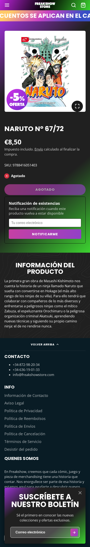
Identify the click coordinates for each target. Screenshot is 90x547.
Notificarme (45, 234)
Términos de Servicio (22, 441)
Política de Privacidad (23, 410)
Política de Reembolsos (25, 418)
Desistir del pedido (21, 449)
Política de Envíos (19, 426)
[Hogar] (45, 5)
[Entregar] (74, 532)
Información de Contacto (26, 395)
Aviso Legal (14, 402)
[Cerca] (80, 492)
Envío (39, 149)
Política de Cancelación (24, 433)
